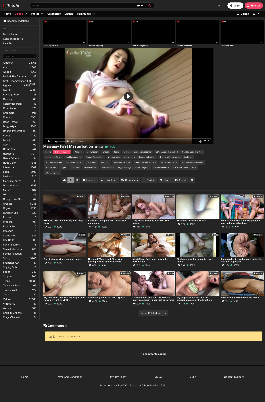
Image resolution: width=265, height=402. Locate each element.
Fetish (19, 139)
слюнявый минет (161, 167)
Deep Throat (19, 121)
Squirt (19, 271)
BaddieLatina (10, 34)
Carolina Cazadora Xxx (192, 152)
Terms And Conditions (69, 376)
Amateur (19, 62)
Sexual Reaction (19, 253)
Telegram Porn (19, 285)
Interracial (19, 167)
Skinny (19, 258)
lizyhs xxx (188, 157)
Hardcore (19, 153)
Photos (19, 217)
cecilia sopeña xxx (53, 157)
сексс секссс (108, 167)
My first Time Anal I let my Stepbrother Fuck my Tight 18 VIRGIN (65, 298)
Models (68, 13)
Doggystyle (19, 126)
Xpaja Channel (19, 317)
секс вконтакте (90, 167)
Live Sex (8, 43)
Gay (19, 144)
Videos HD (19, 303)
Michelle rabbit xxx (54, 162)
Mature (19, 190)
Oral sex (19, 203)
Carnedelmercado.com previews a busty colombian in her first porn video (153, 298)
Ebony (19, 135)
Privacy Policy (118, 376)
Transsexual (19, 290)
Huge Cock (19, 162)
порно (63, 167)
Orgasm (19, 208)
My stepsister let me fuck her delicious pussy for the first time (194, 298)
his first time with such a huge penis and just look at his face (240, 221)
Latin (19, 171)
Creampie (19, 112)
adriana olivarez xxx (142, 152)
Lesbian (19, 176)
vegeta (48, 152)
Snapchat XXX (19, 262)
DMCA (158, 376)
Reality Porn (19, 226)
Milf (19, 194)
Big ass (16, 85)
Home (7, 13)
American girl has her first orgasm (106, 297)
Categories (54, 13)
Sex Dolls (19, 239)
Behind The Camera (19, 76)
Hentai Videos (19, 158)
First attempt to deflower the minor (240, 297)
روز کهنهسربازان (52, 173)
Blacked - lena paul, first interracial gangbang (107, 221)
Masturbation (19, 185)
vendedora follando (169, 162)
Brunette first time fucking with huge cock (63, 221)
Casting (19, 99)
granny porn (129, 157)
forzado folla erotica (94, 157)
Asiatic (19, 71)
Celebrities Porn (19, 103)
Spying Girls (19, 267)
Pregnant (19, 221)
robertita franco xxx (122, 162)
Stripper (19, 276)
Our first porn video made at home (62, 259)
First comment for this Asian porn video (195, 260)
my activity (91, 162)
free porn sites (114, 157)
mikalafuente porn (74, 162)
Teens (19, 280)
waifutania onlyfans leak (192, 162)
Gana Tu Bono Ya (13, 38)
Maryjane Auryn (19, 180)
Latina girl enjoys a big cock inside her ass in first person (242, 260)
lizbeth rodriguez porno (170, 157)
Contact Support (234, 376)
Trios (19, 294)
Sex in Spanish (19, 244)
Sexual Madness (19, 249)
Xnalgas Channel (19, 312)
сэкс (194, 167)
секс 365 (75, 167)
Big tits (19, 90)
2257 (193, 376)
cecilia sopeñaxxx (73, 157)
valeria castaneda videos (145, 162)
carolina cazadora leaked (167, 152)
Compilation (19, 108)
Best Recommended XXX (19, 81)
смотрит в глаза (180, 167)
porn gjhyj (105, 162)
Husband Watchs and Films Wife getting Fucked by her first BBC (105, 260)
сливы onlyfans (142, 167)
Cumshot (19, 117)
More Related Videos (153, 313)
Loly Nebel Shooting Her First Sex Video (150, 221)
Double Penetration (19, 130)
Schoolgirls (19, 235)
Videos (19, 299)
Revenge (19, 230)
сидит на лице (124, 167)
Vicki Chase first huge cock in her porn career (150, 260)
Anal (19, 67)
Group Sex (19, 149)
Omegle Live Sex (19, 199)
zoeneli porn (51, 167)
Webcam (19, 308)
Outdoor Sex (19, 212)
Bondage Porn (19, 94)
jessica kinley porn (147, 157)
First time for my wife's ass (191, 220)
